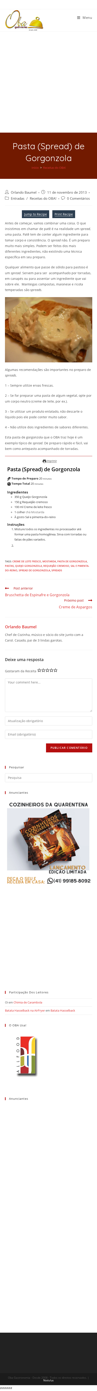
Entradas (17, 198)
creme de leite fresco (26, 561)
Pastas (9, 565)
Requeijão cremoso (56, 565)
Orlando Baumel (24, 192)
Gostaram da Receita (20, 671)
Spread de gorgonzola (34, 570)
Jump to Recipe (35, 214)
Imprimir (51, 460)
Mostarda (49, 561)
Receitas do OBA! (43, 198)
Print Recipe (64, 214)
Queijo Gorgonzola (28, 565)
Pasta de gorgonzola (72, 561)
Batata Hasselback (63, 1010)
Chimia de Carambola (28, 1002)
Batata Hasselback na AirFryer (25, 1010)
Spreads (56, 570)
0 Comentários (78, 198)
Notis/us (48, 1380)
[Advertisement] (48, 82)
